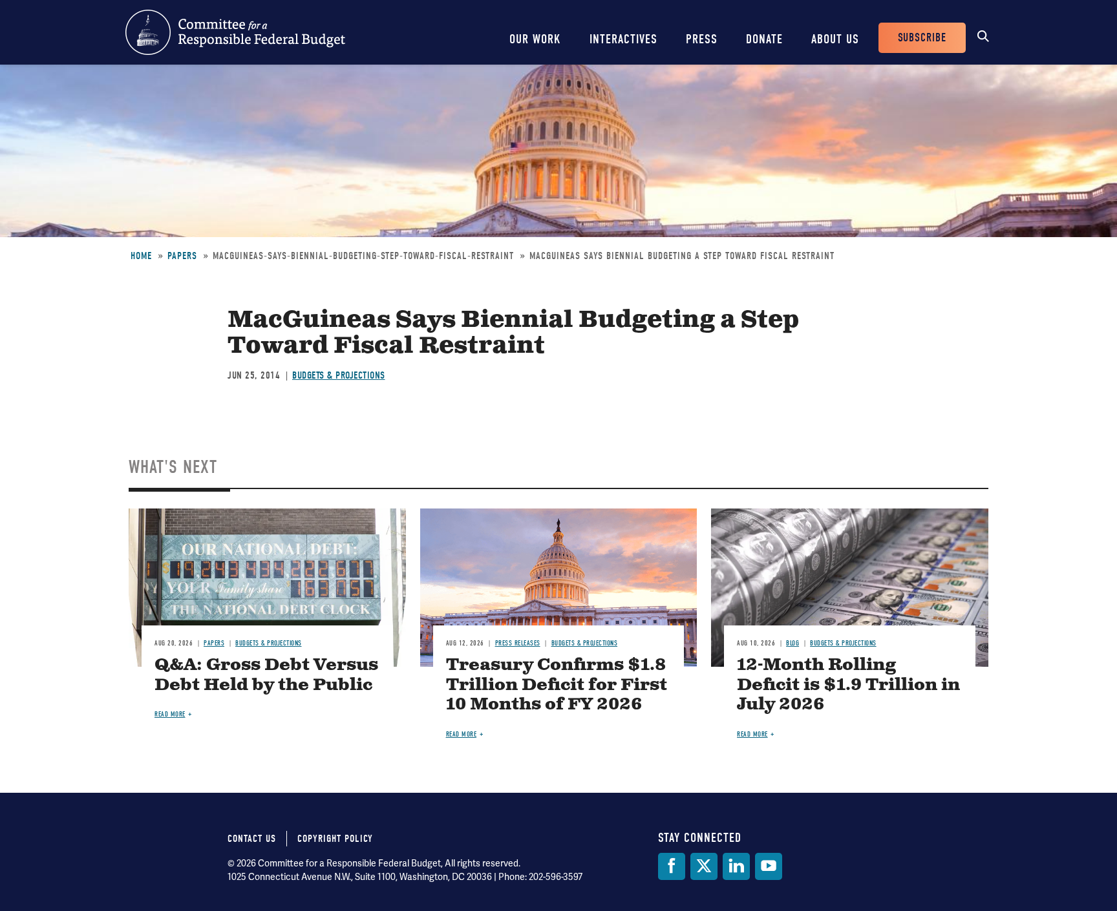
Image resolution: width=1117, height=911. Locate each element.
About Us (835, 39)
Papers (182, 256)
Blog (792, 643)
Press (702, 39)
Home (141, 256)
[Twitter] (704, 866)
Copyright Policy (335, 838)
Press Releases (517, 643)
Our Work (535, 39)
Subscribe (922, 38)
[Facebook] (671, 866)
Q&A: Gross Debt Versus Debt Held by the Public (266, 675)
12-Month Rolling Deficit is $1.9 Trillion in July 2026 (848, 685)
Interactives (623, 39)
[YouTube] (768, 866)
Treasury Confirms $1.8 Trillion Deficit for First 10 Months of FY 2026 (556, 685)
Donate (764, 39)
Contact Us (252, 838)
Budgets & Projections (338, 375)
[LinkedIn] (736, 866)
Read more (170, 714)
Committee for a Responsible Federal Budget (235, 32)
